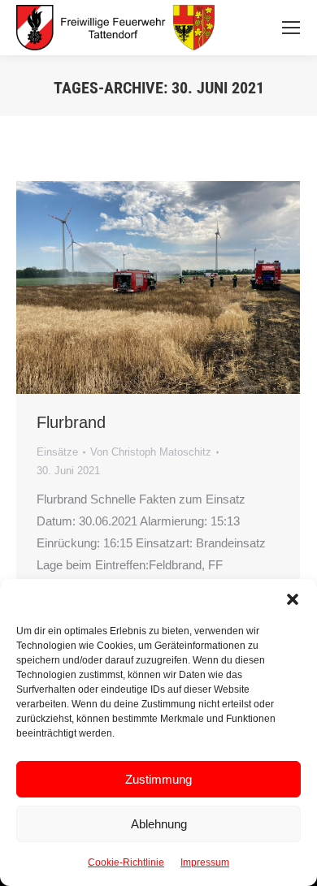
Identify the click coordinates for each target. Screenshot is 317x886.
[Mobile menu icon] (291, 27)
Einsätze (57, 452)
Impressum (204, 862)
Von (150, 452)
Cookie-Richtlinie (126, 862)
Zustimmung (158, 779)
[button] (292, 599)
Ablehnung (159, 824)
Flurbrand (71, 422)
